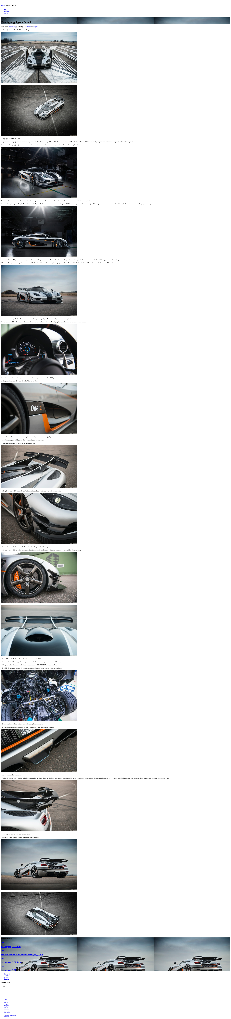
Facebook (7, 974)
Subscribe (7, 1012)
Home (6, 1002)
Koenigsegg (12, 26)
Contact (6, 1009)
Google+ (6, 979)
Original (6, 11)
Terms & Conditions (10, 1015)
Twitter (6, 975)
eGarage (3, 5)
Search (6, 999)
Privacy (6, 1016)
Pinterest (6, 977)
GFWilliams (27, 26)
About (6, 13)
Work (5, 10)
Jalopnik (35, 26)
